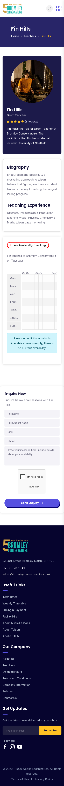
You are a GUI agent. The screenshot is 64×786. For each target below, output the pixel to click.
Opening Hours (12, 671)
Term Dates (10, 597)
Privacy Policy (43, 779)
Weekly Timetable (14, 603)
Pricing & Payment (14, 610)
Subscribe (50, 730)
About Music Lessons (16, 623)
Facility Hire (10, 616)
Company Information (16, 685)
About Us (8, 658)
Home (15, 36)
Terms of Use (20, 779)
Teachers (30, 36)
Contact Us (10, 698)
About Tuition (11, 629)
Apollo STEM (11, 636)
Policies (8, 691)
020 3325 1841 (14, 568)
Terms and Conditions (17, 678)
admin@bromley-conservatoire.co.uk (26, 574)
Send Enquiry (30, 503)
